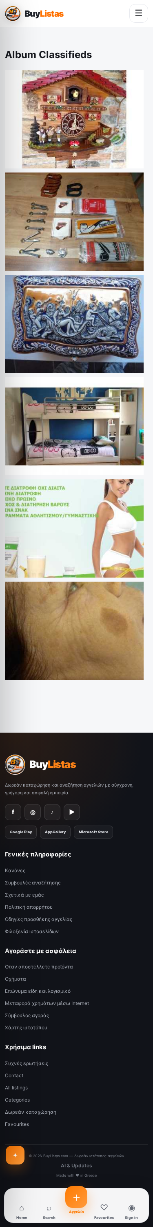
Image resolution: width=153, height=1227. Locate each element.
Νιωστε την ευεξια (33, 555)
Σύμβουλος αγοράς (27, 1015)
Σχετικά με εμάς (24, 895)
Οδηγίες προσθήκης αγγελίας (38, 919)
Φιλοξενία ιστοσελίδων (32, 931)
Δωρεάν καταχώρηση (30, 1112)
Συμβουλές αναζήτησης (32, 883)
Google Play (21, 832)
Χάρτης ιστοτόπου (26, 1027)
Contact (14, 1075)
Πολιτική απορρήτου (29, 907)
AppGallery (55, 832)
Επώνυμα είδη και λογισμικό (38, 991)
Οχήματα (15, 979)
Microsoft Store (93, 832)
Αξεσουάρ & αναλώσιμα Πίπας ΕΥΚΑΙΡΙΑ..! (64, 249)
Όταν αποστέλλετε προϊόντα (39, 967)
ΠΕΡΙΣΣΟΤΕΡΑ (124, 161)
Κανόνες (15, 870)
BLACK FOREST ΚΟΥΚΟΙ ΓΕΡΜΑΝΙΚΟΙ (57, 152)
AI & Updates (76, 1165)
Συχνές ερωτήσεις (26, 1063)
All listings (16, 1088)
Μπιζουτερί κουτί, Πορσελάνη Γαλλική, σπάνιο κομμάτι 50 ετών (71, 348)
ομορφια (20, 658)
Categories (17, 1100)
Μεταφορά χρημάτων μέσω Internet (47, 1003)
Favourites (17, 1124)
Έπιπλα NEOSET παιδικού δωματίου (57, 453)
